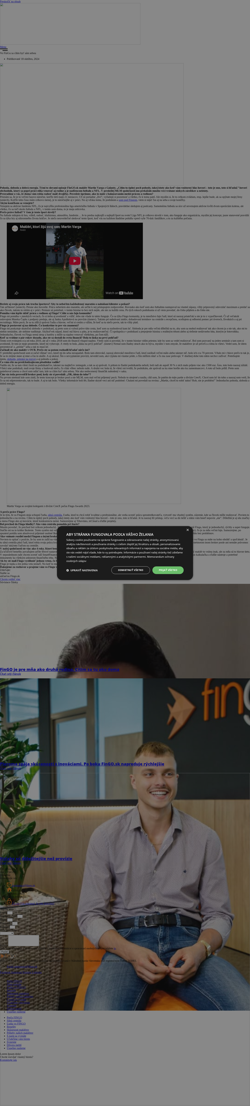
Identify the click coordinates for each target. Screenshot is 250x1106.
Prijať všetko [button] (168, 570)
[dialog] (125, 553)
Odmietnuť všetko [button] (130, 570)
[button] (82, 570)
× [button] (187, 530)
